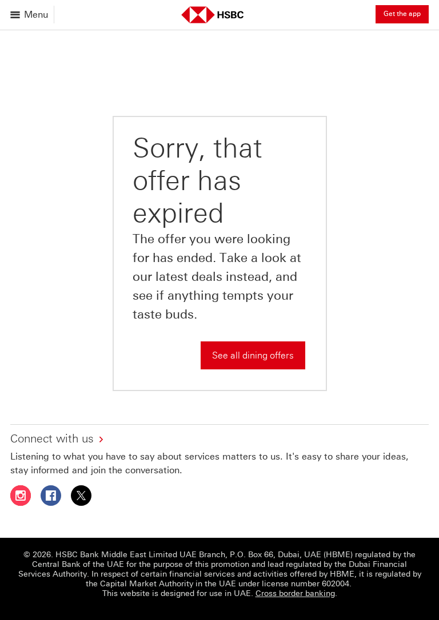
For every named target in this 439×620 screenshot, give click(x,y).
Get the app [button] (402, 14)
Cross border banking (295, 593)
